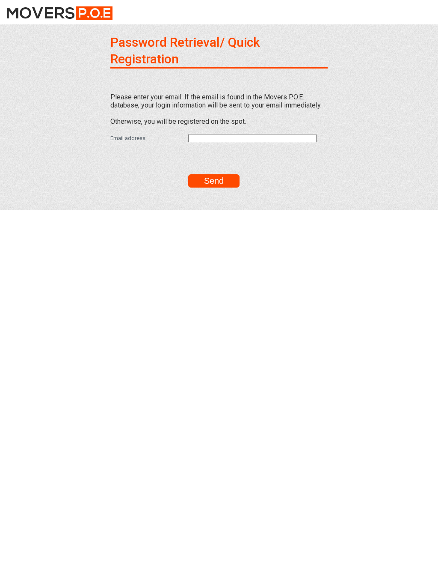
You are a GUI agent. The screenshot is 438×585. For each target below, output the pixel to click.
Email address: (128, 138)
